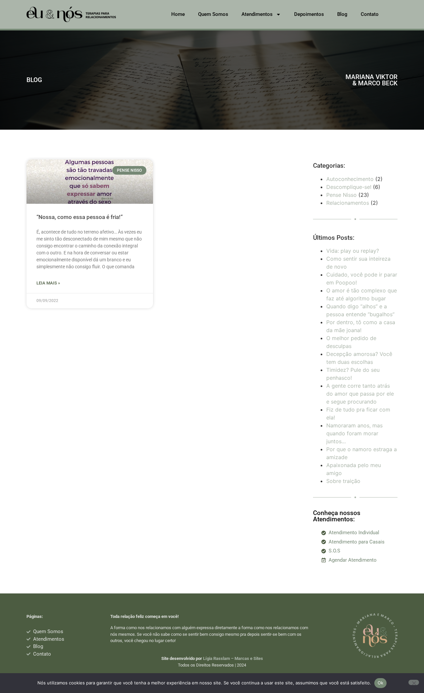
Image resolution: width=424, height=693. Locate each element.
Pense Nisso (341, 195)
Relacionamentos (347, 202)
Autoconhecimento (350, 179)
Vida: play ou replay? (352, 250)
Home (178, 14)
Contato (370, 14)
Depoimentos (309, 14)
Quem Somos (213, 14)
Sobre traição (343, 481)
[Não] (413, 682)
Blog (342, 14)
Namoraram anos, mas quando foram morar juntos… (354, 433)
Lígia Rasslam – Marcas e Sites (233, 658)
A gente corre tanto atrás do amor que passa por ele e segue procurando (360, 393)
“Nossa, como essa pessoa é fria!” (79, 217)
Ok (381, 682)
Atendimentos (257, 14)
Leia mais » (48, 283)
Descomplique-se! (348, 187)
